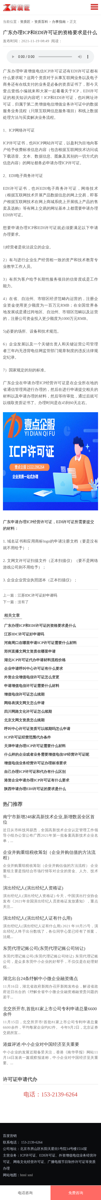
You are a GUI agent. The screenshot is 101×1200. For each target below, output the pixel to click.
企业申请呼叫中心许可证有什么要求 (33, 668)
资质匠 (25, 22)
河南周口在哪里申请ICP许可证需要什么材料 (40, 643)
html (23, 1175)
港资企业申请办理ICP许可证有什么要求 (36, 780)
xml (30, 1175)
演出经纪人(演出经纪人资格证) (33, 888)
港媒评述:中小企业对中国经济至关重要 (41, 1044)
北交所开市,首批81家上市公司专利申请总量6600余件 (50, 1011)
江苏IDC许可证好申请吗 (37, 595)
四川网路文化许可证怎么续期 (28, 711)
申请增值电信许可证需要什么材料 (31, 686)
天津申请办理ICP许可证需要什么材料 (35, 746)
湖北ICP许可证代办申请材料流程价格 (35, 660)
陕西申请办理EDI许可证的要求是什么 (35, 789)
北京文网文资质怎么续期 (24, 720)
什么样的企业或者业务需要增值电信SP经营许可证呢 (46, 754)
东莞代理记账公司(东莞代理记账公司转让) (44, 948)
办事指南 (59, 22)
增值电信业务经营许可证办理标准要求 (35, 763)
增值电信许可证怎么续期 (24, 694)
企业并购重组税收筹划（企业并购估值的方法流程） (49, 855)
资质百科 (41, 22)
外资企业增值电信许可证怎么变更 (31, 677)
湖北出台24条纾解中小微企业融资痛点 (40, 978)
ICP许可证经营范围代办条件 (27, 737)
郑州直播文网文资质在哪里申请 (30, 651)
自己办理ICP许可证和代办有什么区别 (35, 772)
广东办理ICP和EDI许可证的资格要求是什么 (40, 625)
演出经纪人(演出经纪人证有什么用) (37, 918)
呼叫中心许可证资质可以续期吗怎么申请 (37, 729)
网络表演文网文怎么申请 (24, 703)
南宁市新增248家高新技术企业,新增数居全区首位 (49, 819)
